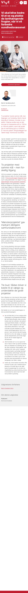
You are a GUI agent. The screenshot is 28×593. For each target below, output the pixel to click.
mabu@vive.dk (4, 110)
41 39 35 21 (4, 108)
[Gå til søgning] (21, 2)
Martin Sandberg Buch (7, 33)
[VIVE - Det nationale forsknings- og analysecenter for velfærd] (5, 2)
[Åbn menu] (25, 2)
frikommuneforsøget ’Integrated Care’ (16, 178)
